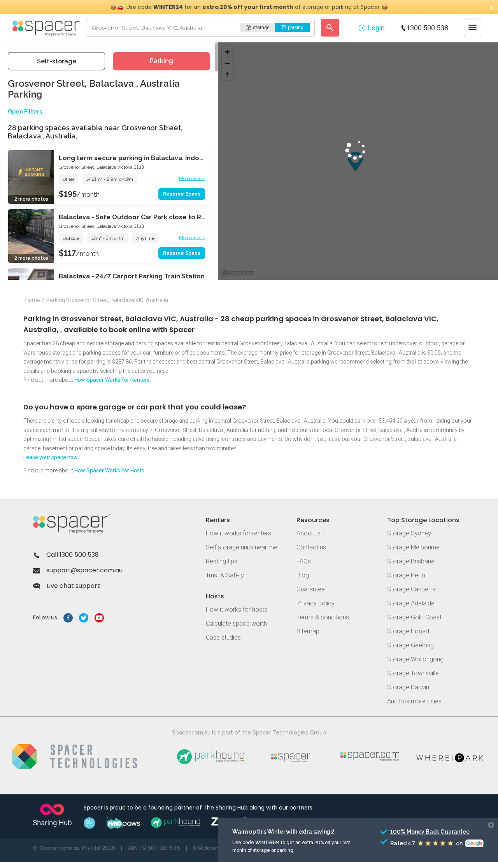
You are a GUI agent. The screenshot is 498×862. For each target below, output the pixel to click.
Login (376, 28)
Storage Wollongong (415, 659)
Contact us (311, 547)
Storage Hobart (408, 631)
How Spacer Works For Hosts (109, 470)
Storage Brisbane (411, 561)
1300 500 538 (427, 28)
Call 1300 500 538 (72, 554)
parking (295, 27)
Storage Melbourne (413, 547)
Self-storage (56, 61)
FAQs (303, 561)
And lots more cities (414, 701)
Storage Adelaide (411, 603)
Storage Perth (406, 575)
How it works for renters (238, 533)
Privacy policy (315, 603)
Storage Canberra (411, 589)
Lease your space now (50, 457)
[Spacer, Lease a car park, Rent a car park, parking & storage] (47, 27)
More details (192, 178)
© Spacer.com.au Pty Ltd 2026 (74, 848)
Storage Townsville (413, 673)
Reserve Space (182, 194)
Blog (302, 575)
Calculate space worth (236, 623)
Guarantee (310, 589)
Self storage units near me (241, 547)
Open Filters (25, 111)
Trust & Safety (225, 575)
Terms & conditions (322, 617)
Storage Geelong (410, 645)
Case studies (223, 637)
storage (261, 27)
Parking (161, 61)
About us (308, 533)
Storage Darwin (408, 687)
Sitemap (307, 631)
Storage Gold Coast (414, 617)
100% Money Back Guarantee (415, 832)
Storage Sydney (409, 533)
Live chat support (73, 585)
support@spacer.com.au (84, 570)
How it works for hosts (236, 609)
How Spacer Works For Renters (112, 380)
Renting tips (221, 561)
